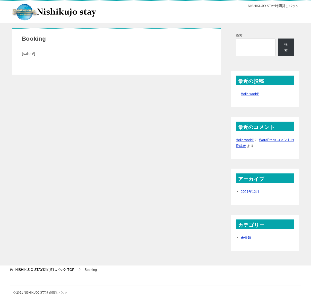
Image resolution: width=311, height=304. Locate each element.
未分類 (246, 238)
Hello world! (250, 94)
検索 (239, 35)
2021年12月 (250, 192)
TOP (44, 270)
